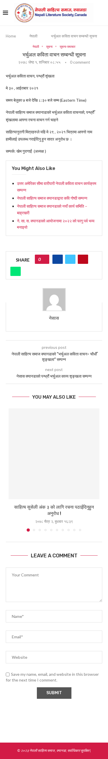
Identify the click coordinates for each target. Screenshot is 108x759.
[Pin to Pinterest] (83, 259)
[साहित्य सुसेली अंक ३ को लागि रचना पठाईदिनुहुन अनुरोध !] (54, 453)
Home (11, 36)
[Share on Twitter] (70, 259)
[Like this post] (44, 259)
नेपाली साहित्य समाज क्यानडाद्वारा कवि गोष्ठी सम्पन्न (52, 198)
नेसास (54, 318)
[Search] (102, 12)
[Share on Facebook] (57, 259)
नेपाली (33, 36)
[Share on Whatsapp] (15, 271)
